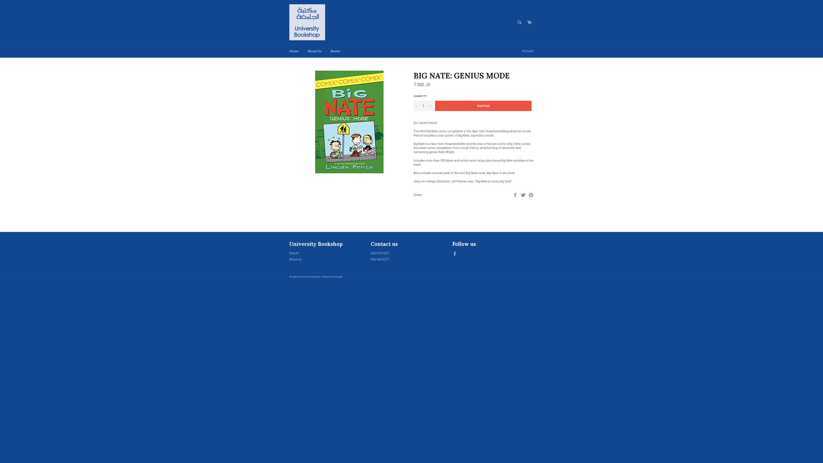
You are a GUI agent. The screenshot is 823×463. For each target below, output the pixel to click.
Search (294, 253)
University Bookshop (309, 276)
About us (295, 259)
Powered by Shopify (331, 276)
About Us (314, 51)
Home (293, 51)
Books (336, 51)
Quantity (420, 96)
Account (528, 51)
